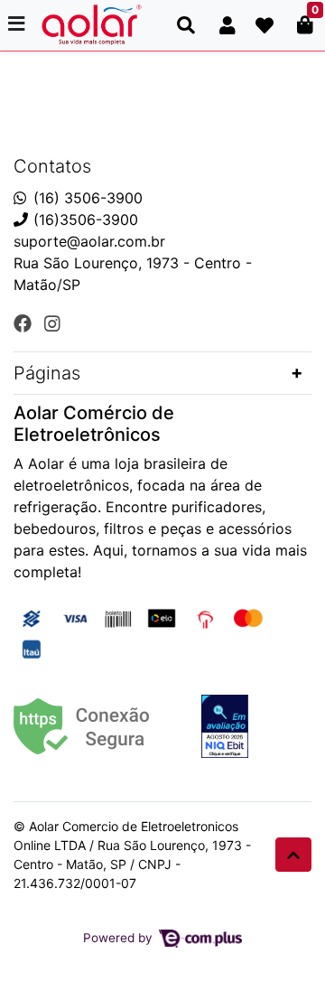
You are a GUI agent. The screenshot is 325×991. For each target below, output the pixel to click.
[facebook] (25, 323)
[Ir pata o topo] (293, 854)
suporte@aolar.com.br (89, 241)
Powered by (119, 937)
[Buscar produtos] (186, 25)
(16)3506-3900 (85, 219)
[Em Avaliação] (225, 726)
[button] (227, 25)
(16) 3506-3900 (88, 198)
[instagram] (52, 323)
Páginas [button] (47, 373)
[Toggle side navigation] (18, 24)
